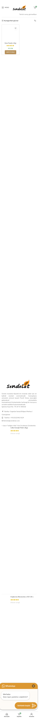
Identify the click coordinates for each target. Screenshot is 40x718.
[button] (10, 52)
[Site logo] (19, 7)
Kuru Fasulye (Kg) (10, 43)
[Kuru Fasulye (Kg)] (10, 33)
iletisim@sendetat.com (12, 421)
